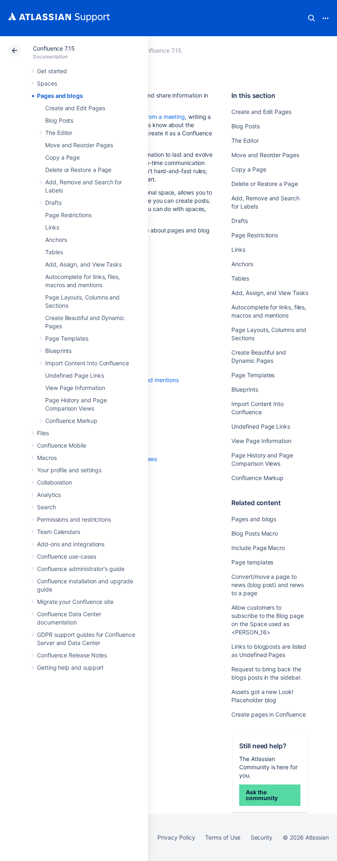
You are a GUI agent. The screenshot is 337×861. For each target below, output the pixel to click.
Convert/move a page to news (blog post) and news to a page (267, 584)
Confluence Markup (71, 420)
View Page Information (75, 387)
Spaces (47, 83)
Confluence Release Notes (72, 655)
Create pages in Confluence (268, 714)
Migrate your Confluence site (75, 601)
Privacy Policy (176, 837)
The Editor (58, 132)
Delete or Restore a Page (78, 169)
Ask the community (261, 795)
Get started (52, 70)
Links (52, 227)
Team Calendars (58, 531)
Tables (54, 251)
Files (43, 432)
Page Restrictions (68, 214)
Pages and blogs (60, 95)
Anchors (56, 239)
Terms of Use (222, 837)
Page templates (252, 562)
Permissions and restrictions (74, 519)
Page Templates (66, 338)
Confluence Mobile (61, 445)
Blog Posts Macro (254, 533)
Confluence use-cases (66, 556)
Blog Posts (59, 120)
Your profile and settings (69, 469)
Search (311, 18)
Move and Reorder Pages (79, 145)
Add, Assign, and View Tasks (83, 264)
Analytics (49, 494)
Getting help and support (70, 667)
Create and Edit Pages (75, 107)
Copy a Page (62, 157)
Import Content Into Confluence (87, 363)
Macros (47, 457)
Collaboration (54, 482)
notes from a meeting (156, 116)
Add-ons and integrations (70, 544)
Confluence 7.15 (54, 48)
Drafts (53, 202)
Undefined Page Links (74, 375)
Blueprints (58, 350)
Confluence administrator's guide (81, 568)
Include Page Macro (258, 547)
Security (261, 837)
